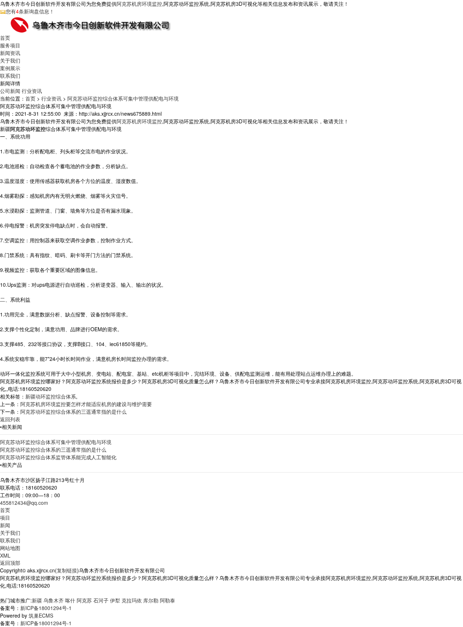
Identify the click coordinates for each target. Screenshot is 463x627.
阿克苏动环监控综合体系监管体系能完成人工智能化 (58, 457)
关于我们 (10, 60)
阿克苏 (84, 600)
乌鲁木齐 (53, 600)
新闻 (5, 525)
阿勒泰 (167, 600)
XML (5, 555)
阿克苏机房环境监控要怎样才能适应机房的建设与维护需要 (86, 404)
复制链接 (67, 570)
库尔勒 (150, 600)
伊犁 (115, 600)
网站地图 (10, 547)
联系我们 (10, 75)
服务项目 (10, 45)
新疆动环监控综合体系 (50, 396)
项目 (5, 517)
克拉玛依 (132, 600)
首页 (5, 37)
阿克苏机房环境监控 (139, 3)
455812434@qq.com (24, 502)
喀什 (70, 600)
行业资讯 (32, 90)
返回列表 (10, 419)
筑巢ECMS (41, 615)
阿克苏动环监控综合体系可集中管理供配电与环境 (123, 98)
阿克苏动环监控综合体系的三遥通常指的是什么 (73, 411)
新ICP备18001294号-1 (46, 607)
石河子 (101, 600)
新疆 (37, 600)
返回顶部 (10, 562)
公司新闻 (10, 90)
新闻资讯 (10, 52)
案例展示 (10, 68)
